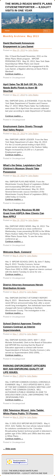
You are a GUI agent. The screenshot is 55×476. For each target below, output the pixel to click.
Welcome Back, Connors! (17, 252)
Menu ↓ (47, 31)
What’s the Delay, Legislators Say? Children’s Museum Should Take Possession (22, 168)
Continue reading (14, 74)
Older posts (9, 449)
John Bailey (33, 50)
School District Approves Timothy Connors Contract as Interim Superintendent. (22, 327)
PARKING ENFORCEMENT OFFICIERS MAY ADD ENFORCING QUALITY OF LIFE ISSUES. (24, 369)
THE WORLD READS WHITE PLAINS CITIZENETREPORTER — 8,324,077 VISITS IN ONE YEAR (28, 7)
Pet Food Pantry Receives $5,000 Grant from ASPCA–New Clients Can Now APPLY (23, 213)
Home (7, 31)
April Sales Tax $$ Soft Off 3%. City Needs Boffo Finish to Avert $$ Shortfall (23, 87)
